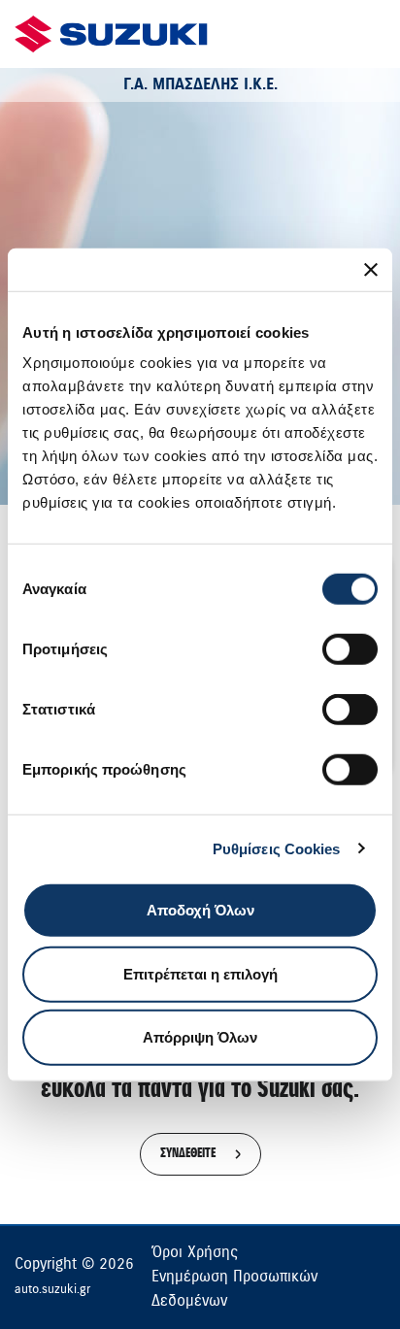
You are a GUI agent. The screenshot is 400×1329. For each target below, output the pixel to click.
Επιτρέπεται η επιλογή (200, 973)
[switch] (350, 649)
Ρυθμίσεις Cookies (277, 848)
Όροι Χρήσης (194, 1252)
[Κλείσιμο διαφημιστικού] (371, 269)
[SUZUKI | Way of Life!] (111, 34)
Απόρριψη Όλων (200, 1037)
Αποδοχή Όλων (200, 910)
